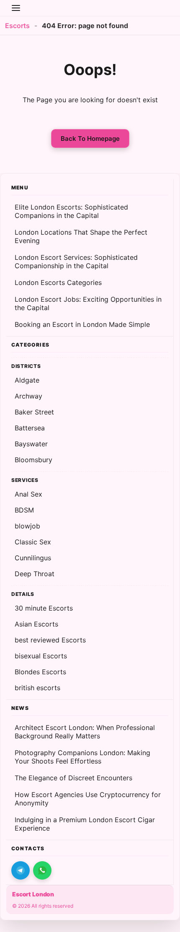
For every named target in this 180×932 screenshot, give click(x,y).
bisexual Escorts (41, 656)
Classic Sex (33, 542)
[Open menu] (16, 8)
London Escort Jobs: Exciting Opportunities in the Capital (88, 303)
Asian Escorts (36, 624)
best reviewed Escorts (50, 640)
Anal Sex (28, 494)
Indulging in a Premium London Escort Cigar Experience (85, 824)
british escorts (37, 687)
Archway (28, 396)
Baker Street (34, 412)
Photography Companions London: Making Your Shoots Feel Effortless (82, 756)
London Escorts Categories (58, 282)
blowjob (27, 526)
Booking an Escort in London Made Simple (82, 324)
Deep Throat (34, 574)
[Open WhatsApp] (42, 870)
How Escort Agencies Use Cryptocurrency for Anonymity (88, 798)
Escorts (17, 25)
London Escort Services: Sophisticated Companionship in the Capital (76, 261)
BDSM (24, 510)
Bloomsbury (33, 460)
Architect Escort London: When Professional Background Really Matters (85, 731)
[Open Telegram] (20, 870)
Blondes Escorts (40, 672)
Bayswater (31, 444)
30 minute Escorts (44, 608)
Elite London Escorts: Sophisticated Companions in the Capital (71, 211)
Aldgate (27, 380)
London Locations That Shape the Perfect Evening (81, 236)
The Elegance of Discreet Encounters (73, 778)
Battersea (30, 428)
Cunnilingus (33, 558)
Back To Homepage (90, 138)
